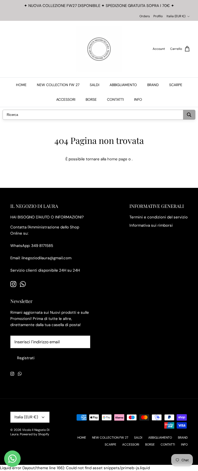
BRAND (153, 84)
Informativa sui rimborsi (151, 225)
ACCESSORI (65, 99)
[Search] (189, 114)
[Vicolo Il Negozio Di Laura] (99, 49)
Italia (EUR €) (176, 16)
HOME (21, 84)
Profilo (158, 16)
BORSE (91, 99)
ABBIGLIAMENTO (123, 84)
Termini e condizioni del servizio (158, 217)
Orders (144, 16)
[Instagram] (13, 284)
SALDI (94, 84)
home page (117, 159)
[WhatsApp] (23, 284)
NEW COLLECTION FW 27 (58, 84)
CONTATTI (115, 99)
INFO (138, 99)
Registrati (26, 358)
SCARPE (175, 84)
